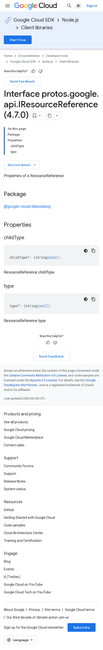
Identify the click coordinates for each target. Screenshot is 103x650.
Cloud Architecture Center (23, 533)
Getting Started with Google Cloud (29, 517)
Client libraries (37, 28)
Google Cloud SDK (33, 20)
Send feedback (22, 81)
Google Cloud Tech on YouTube (27, 592)
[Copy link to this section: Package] (31, 194)
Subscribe (81, 627)
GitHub (9, 510)
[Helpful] (33, 71)
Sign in (91, 6)
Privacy (34, 610)
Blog (7, 561)
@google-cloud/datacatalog (27, 206)
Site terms (52, 610)
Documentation (29, 56)
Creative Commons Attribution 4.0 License (38, 375)
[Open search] (69, 6)
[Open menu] (7, 6)
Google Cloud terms (80, 610)
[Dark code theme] (86, 251)
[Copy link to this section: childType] (29, 238)
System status (15, 489)
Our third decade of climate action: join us (37, 617)
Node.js (70, 20)
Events (9, 569)
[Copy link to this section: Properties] (37, 225)
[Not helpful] (40, 71)
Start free (18, 40)
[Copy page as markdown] (49, 116)
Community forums (19, 466)
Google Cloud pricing (19, 430)
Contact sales (14, 445)
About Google (14, 610)
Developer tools (57, 56)
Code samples (14, 525)
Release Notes (15, 481)
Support (10, 474)
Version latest (22, 165)
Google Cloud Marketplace (23, 437)
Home (8, 56)
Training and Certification (23, 541)
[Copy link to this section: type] (18, 286)
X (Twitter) (12, 577)
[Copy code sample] (93, 251)
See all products (16, 422)
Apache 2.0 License (43, 380)
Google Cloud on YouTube (23, 584)
